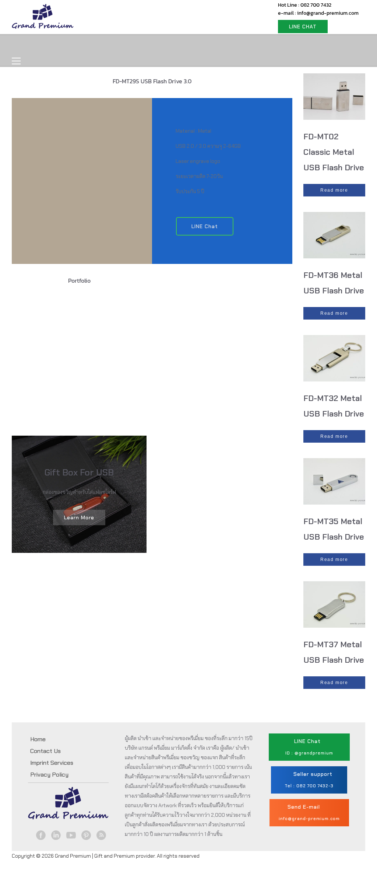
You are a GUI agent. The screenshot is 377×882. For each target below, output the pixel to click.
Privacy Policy (49, 774)
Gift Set (110, 45)
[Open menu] (16, 60)
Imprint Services (51, 763)
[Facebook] (40, 835)
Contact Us (198, 45)
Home (29, 45)
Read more (334, 190)
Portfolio (152, 45)
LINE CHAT (303, 26)
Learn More (79, 517)
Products (68, 45)
